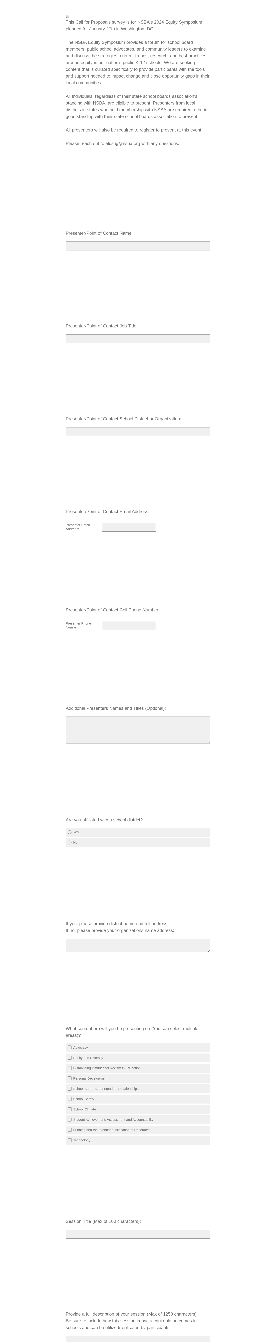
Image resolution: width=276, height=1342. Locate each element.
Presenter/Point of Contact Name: (99, 233)
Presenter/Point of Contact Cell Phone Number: (113, 609)
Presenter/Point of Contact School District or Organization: (123, 418)
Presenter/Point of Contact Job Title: (102, 325)
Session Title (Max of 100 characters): (103, 1221)
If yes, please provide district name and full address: (120, 927)
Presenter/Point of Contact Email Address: (107, 511)
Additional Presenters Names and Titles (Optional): (116, 708)
